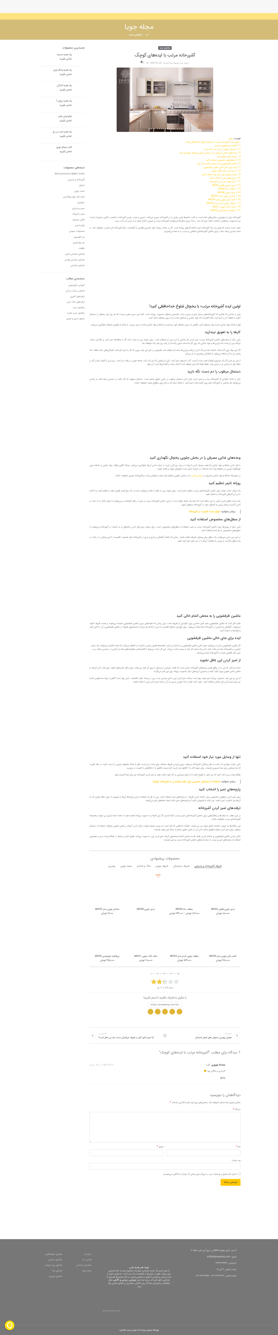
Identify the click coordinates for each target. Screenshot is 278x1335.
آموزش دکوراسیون (76, 285)
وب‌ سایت (236, 1160)
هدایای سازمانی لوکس (75, 259)
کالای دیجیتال (78, 219)
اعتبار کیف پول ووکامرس (74, 196)
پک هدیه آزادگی (64, 85)
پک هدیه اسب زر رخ (62, 131)
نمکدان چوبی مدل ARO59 (107, 909)
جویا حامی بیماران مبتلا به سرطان (111, 1311)
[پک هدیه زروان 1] (79, 104)
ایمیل (160, 1146)
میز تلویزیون (79, 237)
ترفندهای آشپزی (77, 296)
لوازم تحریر (80, 225)
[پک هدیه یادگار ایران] (79, 74)
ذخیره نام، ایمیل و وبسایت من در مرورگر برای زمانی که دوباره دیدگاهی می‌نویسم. (200, 1174)
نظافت (82, 248)
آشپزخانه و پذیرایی (76, 179)
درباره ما (88, 1254)
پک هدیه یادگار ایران (62, 70)
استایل (82, 185)
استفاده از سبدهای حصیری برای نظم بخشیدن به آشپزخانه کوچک (186, 782)
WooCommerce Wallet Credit (70, 174)
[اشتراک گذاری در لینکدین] (150, 1011)
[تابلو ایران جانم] (79, 120)
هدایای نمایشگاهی (53, 1254)
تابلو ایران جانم (65, 116)
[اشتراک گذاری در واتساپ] (179, 1011)
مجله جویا (87, 1270)
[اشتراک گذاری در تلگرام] (165, 1011)
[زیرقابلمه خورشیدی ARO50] (107, 935)
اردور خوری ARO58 (146, 909)
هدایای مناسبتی (78, 265)
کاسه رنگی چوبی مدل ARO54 (222, 956)
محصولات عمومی (77, 231)
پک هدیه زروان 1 (64, 101)
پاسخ (222, 1077)
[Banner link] (191, 1215)
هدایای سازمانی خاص (75, 254)
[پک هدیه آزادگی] (79, 89)
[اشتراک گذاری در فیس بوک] (158, 1011)
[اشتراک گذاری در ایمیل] (172, 1011)
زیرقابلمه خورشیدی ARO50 (107, 956)
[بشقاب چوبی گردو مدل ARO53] (184, 935)
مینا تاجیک (168, 63)
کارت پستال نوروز (64, 147)
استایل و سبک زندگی (75, 291)
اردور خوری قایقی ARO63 (223, 909)
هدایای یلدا (57, 1270)
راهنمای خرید (165, 47)
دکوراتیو (81, 202)
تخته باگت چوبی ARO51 (145, 956)
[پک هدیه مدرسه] (79, 58)
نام (238, 1146)
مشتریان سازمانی (84, 1265)
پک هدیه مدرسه (64, 54)
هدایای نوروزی (55, 1276)
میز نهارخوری (79, 242)
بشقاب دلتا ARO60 (184, 909)
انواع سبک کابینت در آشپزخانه (204, 512)
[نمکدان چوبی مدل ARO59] (107, 888)
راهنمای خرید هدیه (76, 313)
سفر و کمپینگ (78, 214)
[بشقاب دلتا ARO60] (184, 888)
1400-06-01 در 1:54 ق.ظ (101, 1065)
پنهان (230, 138)
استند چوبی (79, 191)
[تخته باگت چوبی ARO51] (145, 935)
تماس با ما (87, 1259)
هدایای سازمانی (55, 1259)
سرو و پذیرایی (78, 208)
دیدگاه (236, 1109)
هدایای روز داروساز (53, 1265)
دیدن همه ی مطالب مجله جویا (165, 1035)
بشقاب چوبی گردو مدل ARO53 (184, 956)
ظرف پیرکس (196, 475)
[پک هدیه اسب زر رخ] (79, 135)
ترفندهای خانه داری (76, 302)
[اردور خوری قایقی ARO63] (223, 888)
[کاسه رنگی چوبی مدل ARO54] (223, 935)
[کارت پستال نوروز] (79, 151)
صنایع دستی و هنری (75, 318)
